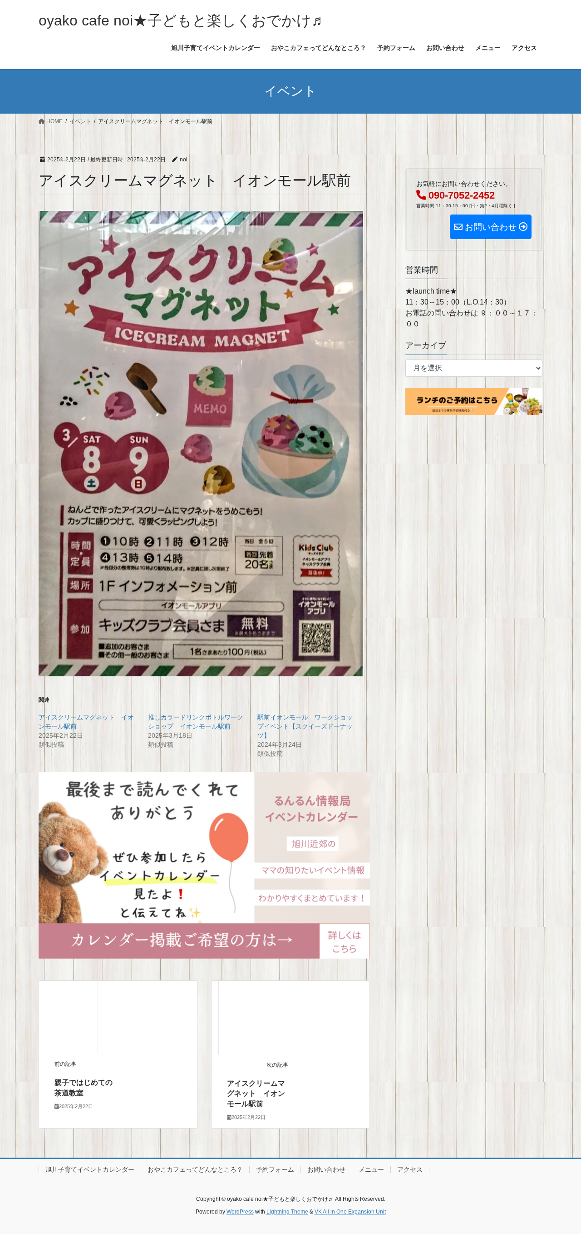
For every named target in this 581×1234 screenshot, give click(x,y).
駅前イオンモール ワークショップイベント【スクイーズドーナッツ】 (305, 726)
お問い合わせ (326, 1169)
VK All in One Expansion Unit (350, 1212)
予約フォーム (275, 1169)
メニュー (371, 1169)
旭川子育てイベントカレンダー (89, 1169)
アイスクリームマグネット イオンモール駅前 (256, 1093)
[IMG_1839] (204, 865)
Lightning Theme (287, 1212)
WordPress (240, 1212)
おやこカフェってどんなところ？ (195, 1169)
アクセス (410, 1169)
